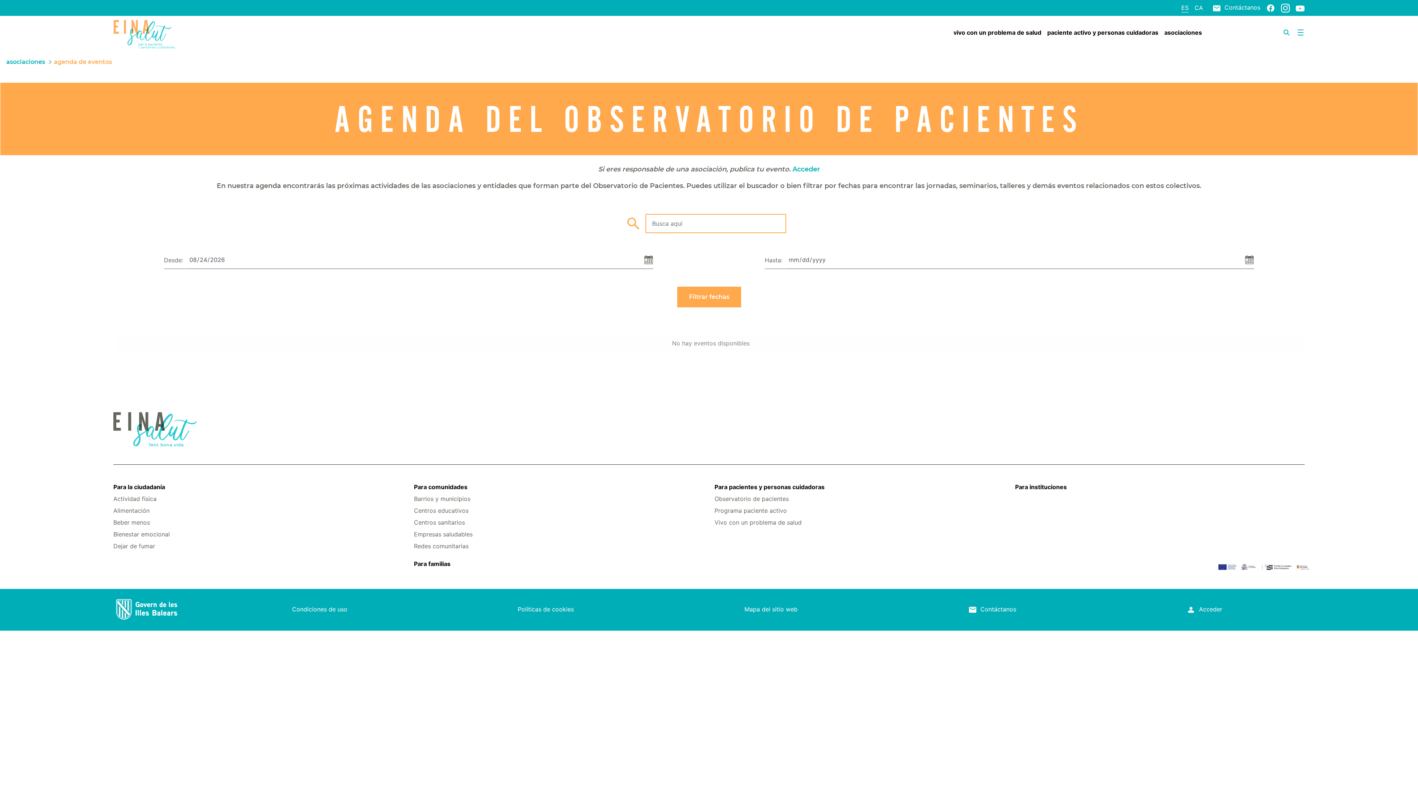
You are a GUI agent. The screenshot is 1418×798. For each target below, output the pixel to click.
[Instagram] (1285, 7)
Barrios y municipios (442, 498)
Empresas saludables (443, 534)
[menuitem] (997, 32)
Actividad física (135, 498)
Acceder (806, 169)
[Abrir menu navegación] (1300, 32)
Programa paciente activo (751, 510)
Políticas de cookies (546, 609)
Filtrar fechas (709, 296)
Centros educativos (441, 510)
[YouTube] (1300, 8)
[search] (1286, 32)
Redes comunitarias (441, 546)
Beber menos (131, 522)
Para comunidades (440, 487)
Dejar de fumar (134, 546)
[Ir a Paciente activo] (212, 34)
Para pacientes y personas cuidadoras (770, 487)
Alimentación (131, 510)
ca (1199, 7)
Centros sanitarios (439, 522)
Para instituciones (1041, 487)
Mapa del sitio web (771, 609)
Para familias (432, 563)
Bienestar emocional (141, 534)
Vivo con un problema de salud (758, 522)
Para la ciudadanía (139, 487)
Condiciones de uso (319, 609)
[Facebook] (1270, 7)
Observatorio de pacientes (752, 498)
